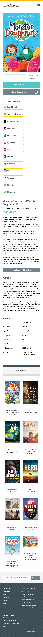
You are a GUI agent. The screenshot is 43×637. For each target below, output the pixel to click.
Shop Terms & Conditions (11, 624)
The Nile (10, 185)
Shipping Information (9, 620)
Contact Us (25, 591)
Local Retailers (13, 107)
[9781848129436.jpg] (21, 42)
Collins (10, 156)
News (4, 603)
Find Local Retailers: (11, 102)
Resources (6, 597)
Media (4, 594)
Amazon (10, 178)
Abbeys (10, 171)
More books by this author (21, 270)
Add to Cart (19, 84)
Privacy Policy (26, 602)
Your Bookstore (14, 114)
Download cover (19, 92)
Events (5, 600)
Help (4, 627)
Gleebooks (11, 164)
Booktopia (11, 135)
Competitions (7, 588)
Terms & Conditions (28, 600)
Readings (11, 128)
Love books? (8, 578)
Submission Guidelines (29, 588)
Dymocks (11, 142)
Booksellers (6, 591)
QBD (9, 149)
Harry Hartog (13, 121)
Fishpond (11, 192)
